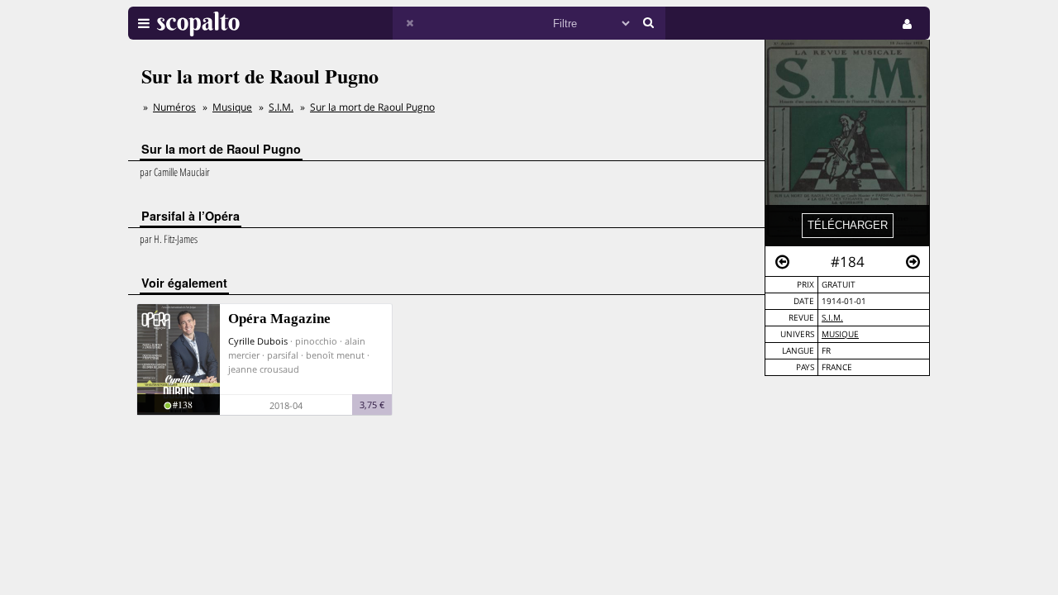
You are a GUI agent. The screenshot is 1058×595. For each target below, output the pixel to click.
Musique (840, 334)
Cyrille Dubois (258, 341)
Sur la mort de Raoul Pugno (372, 107)
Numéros (174, 107)
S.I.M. (832, 317)
